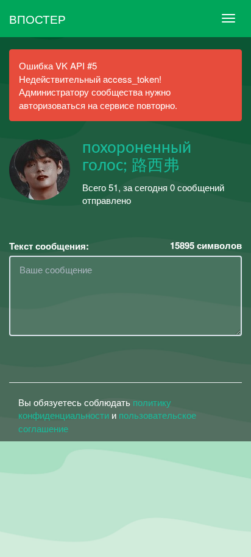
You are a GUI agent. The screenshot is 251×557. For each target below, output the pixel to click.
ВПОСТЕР (37, 18)
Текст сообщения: (49, 246)
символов (206, 245)
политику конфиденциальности (94, 408)
